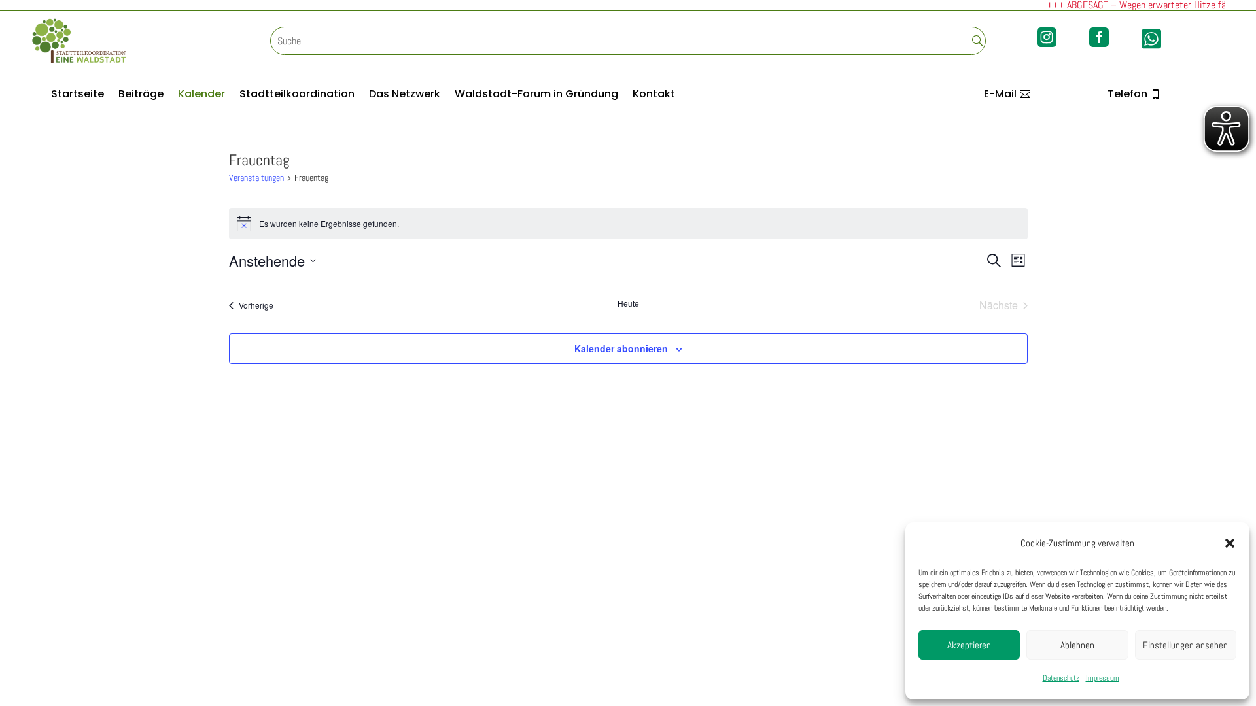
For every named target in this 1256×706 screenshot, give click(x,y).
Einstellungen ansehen (1185, 645)
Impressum (1102, 678)
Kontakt (654, 95)
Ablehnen (1077, 645)
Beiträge (141, 95)
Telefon (1127, 93)
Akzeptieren (969, 645)
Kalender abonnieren (621, 348)
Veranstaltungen (256, 178)
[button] (1229, 543)
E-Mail (1000, 93)
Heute (628, 303)
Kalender (201, 95)
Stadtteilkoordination (297, 95)
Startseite (77, 95)
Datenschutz (1061, 678)
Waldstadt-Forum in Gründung (536, 95)
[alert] (628, 223)
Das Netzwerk (404, 95)
